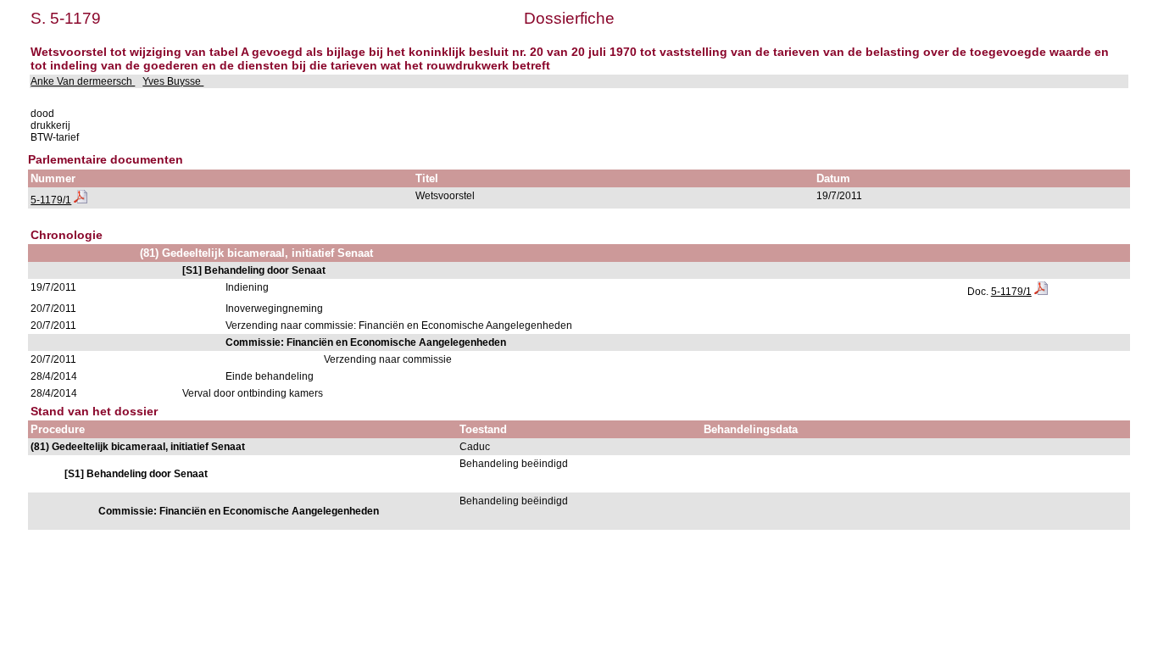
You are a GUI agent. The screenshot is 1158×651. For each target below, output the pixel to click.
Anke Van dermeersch (83, 81)
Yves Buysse (172, 81)
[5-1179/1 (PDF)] (80, 200)
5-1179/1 (51, 200)
